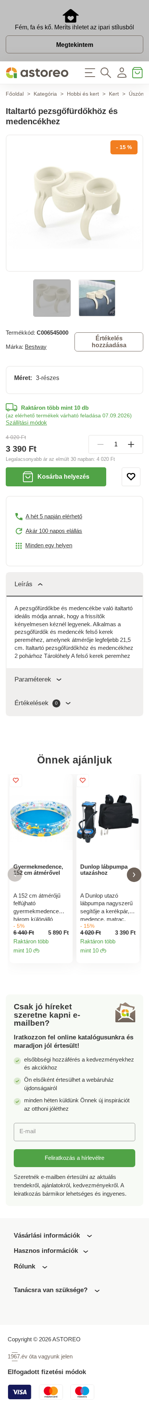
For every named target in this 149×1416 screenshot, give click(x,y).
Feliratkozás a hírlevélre (74, 1158)
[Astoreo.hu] (37, 72)
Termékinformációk (63, 953)
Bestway (36, 347)
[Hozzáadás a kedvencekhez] (131, 476)
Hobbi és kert (83, 94)
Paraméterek (33, 679)
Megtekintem (74, 45)
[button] (15, 874)
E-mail (27, 1131)
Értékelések (36, 703)
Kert (114, 94)
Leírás (23, 584)
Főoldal (15, 94)
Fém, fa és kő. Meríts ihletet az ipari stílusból (74, 27)
